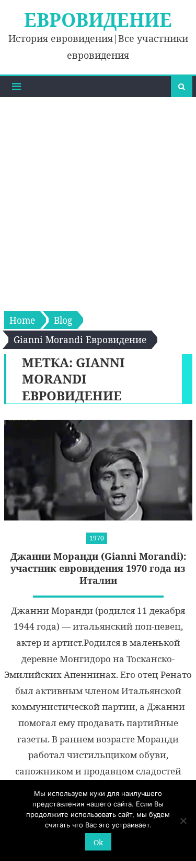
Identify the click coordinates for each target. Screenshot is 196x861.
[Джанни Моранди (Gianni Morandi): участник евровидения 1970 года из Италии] (98, 470)
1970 (96, 538)
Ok (98, 842)
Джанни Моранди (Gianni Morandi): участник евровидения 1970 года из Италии (98, 568)
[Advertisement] (98, 200)
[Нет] (183, 820)
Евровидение (98, 20)
